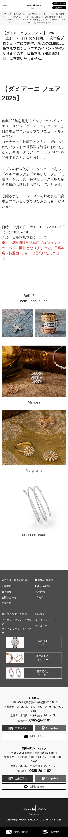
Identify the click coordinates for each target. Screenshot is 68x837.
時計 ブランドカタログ (14, 614)
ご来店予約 (21, 728)
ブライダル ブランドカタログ (17, 631)
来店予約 (55, 831)
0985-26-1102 (40, 771)
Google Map (52, 728)
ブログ (39, 597)
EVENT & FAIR (42, 586)
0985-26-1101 (40, 720)
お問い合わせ (20, 831)
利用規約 (40, 614)
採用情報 (40, 591)
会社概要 (7, 591)
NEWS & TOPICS (44, 580)
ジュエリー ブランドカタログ (17, 622)
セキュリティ (42, 625)
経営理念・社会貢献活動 (15, 580)
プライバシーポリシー (47, 620)
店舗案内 (7, 586)
